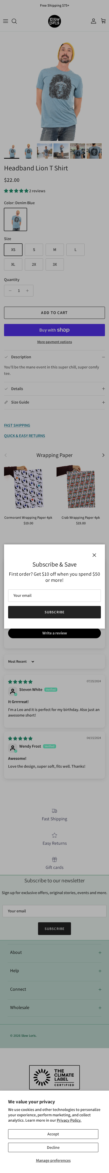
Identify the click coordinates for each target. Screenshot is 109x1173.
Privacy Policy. (69, 1120)
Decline (53, 1147)
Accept (53, 1134)
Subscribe (54, 612)
